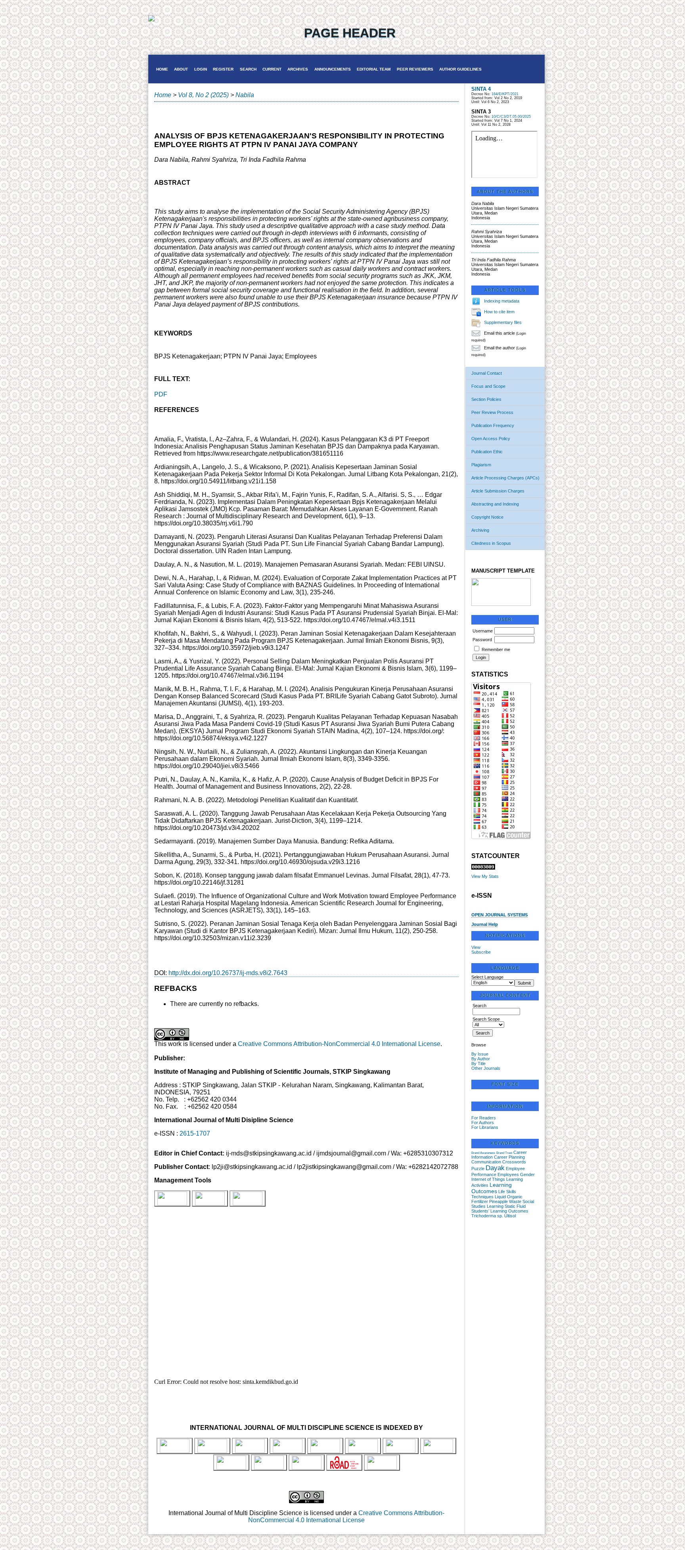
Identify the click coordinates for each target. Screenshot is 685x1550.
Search (248, 69)
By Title (478, 1063)
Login (200, 69)
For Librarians (484, 1127)
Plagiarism (481, 464)
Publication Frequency (492, 425)
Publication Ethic (487, 451)
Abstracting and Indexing (495, 504)
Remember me (496, 649)
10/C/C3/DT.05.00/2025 (511, 117)
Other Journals (485, 1068)
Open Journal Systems (499, 914)
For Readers (483, 1117)
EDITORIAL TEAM (373, 69)
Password (482, 639)
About (181, 69)
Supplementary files (503, 322)
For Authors (482, 1122)
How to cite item (499, 311)
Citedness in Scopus (491, 543)
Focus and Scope (488, 386)
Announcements (332, 69)
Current (271, 69)
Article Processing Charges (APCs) (505, 477)
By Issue (479, 1054)
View (475, 947)
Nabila (244, 95)
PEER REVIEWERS (415, 69)
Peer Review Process (492, 412)
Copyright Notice (487, 517)
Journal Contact (486, 373)
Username (483, 630)
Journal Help (484, 924)
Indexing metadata (501, 301)
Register (223, 69)
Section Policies (486, 399)
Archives (297, 69)
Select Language (487, 977)
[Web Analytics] (483, 868)
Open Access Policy (490, 438)
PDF (160, 394)
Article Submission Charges (497, 491)
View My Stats (485, 876)
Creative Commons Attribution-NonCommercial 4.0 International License (339, 1043)
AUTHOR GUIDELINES (460, 69)
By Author (480, 1058)
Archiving (480, 530)
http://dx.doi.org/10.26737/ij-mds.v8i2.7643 (227, 972)
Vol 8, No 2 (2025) (203, 95)
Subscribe (481, 952)
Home (162, 69)
